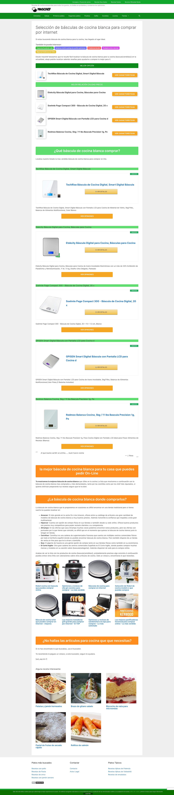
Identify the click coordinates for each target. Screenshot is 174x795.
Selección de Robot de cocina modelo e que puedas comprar (125, 588)
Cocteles (105, 16)
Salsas (47, 16)
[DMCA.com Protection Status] (38, 783)
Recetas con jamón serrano (43, 778)
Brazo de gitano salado (82, 706)
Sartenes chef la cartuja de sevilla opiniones (70, 48)
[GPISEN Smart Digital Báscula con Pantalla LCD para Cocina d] (51, 361)
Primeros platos (58, 16)
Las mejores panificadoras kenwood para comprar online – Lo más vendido (126, 622)
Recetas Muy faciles (100, 2)
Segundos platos (74, 16)
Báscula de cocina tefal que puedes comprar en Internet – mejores (46, 622)
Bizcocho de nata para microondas (117, 707)
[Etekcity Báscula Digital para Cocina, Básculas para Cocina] (51, 247)
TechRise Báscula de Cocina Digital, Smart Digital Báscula (100, 184)
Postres (87, 16)
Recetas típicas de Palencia (119, 769)
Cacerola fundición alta (45, 48)
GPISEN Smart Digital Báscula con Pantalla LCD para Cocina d (97, 358)
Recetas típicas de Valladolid (120, 772)
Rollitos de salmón (80, 745)
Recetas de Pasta (39, 772)
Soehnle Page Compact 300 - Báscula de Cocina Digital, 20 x (101, 303)
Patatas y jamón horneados (49, 706)
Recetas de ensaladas (117, 775)
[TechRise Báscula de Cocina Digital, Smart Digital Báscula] (51, 189)
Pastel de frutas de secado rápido (49, 746)
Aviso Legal (74, 772)
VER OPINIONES (87, 216)
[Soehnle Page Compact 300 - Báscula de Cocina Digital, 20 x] (51, 305)
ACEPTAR (88, 793)
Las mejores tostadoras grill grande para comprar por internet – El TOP (73, 622)
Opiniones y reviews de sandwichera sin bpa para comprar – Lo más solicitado (100, 623)
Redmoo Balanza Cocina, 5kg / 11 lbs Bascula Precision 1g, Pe (100, 416)
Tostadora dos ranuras (111, 48)
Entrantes (37, 16)
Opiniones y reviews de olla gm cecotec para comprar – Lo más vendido (73, 588)
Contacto (73, 769)
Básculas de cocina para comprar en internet (99, 587)
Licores (115, 16)
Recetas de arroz (38, 775)
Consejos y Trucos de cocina (81, 2)
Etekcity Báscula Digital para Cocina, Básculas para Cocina (100, 242)
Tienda (124, 16)
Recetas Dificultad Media (132, 2)
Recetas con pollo (39, 769)
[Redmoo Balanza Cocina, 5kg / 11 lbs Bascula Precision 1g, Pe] (51, 419)
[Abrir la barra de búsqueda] (139, 16)
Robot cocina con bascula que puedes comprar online (47, 588)
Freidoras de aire (94, 48)
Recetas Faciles (116, 2)
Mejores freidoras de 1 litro (46, 52)
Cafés (96, 16)
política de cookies (135, 791)
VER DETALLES (102, 191)
